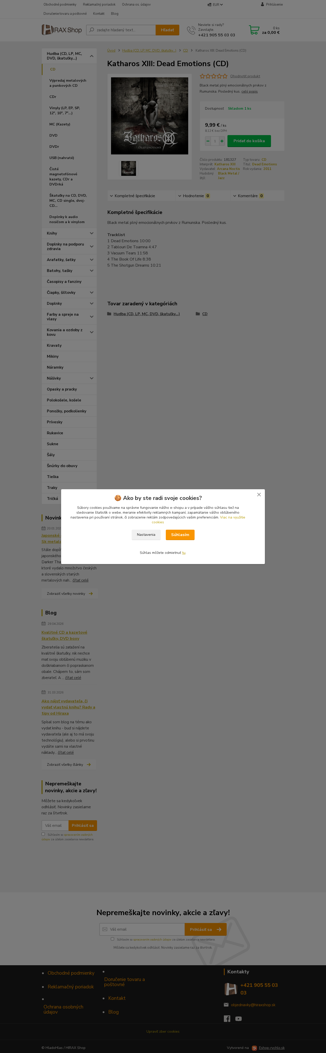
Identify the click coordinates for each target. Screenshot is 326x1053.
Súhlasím (180, 535)
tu (183, 552)
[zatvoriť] (259, 494)
